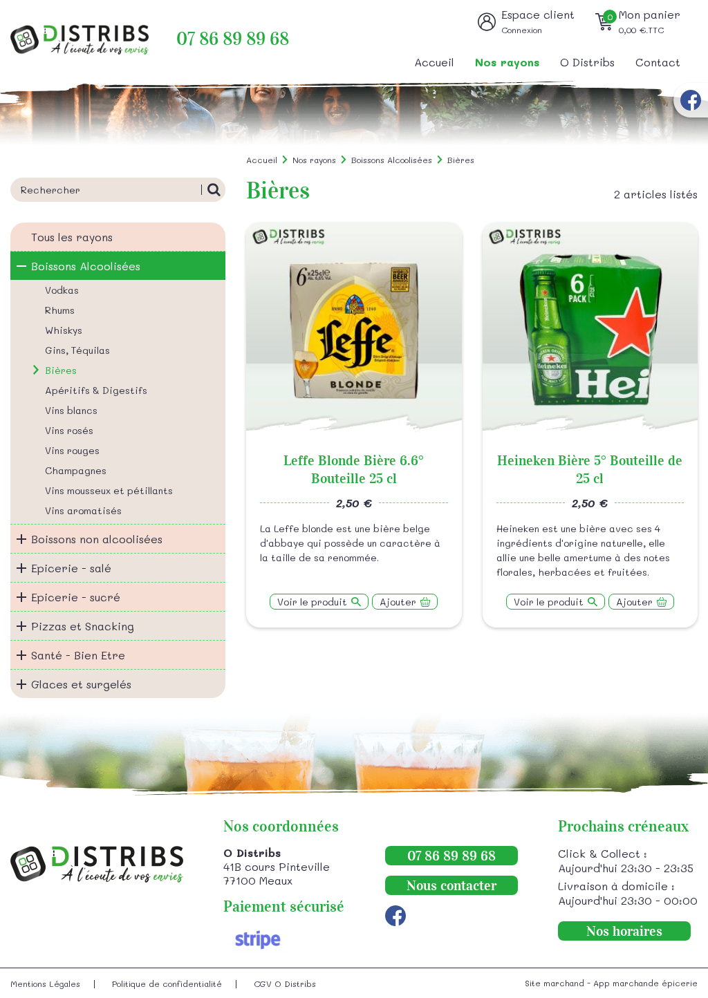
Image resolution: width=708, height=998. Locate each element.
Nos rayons (507, 62)
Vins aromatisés (83, 510)
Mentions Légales (45, 983)
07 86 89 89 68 (232, 39)
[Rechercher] (213, 190)
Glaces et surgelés (81, 684)
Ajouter (398, 601)
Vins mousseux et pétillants (109, 490)
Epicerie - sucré (75, 597)
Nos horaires (624, 931)
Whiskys (63, 330)
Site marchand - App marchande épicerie (611, 982)
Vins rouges (72, 450)
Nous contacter (451, 885)
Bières (61, 370)
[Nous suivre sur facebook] (690, 100)
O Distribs (587, 62)
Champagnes (75, 470)
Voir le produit (312, 601)
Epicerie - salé (71, 568)
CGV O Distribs (285, 983)
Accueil (434, 62)
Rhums (60, 310)
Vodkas (62, 289)
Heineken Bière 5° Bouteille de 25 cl (589, 469)
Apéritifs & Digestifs (96, 390)
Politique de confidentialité (167, 983)
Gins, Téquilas (77, 350)
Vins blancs (71, 410)
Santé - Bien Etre (78, 655)
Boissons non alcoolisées (96, 538)
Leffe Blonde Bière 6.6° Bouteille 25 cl (353, 469)
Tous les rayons (72, 236)
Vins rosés (69, 430)
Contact (657, 62)
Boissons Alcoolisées (85, 265)
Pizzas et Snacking (82, 626)
